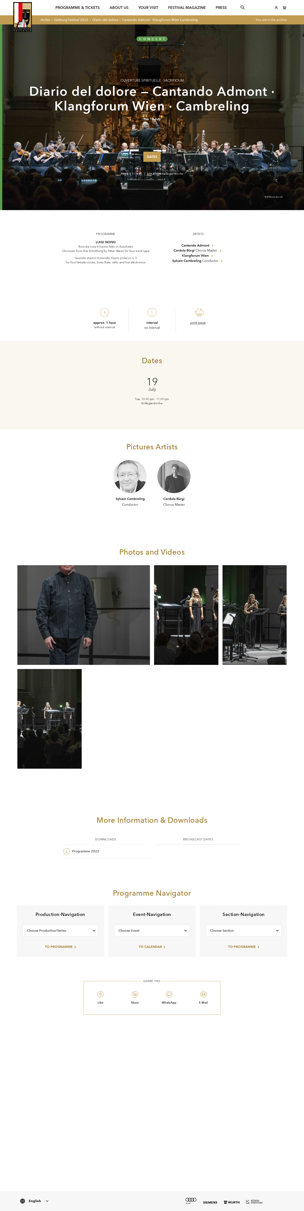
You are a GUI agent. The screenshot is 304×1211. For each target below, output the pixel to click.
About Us (119, 7)
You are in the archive (271, 20)
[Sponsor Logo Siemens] (210, 1202)
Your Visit (148, 7)
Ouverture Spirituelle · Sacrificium (152, 80)
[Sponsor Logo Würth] (231, 1202)
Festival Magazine (187, 7)
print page (198, 323)
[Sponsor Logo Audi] (191, 1201)
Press (221, 7)
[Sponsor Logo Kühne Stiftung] (254, 1201)
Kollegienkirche (172, 173)
